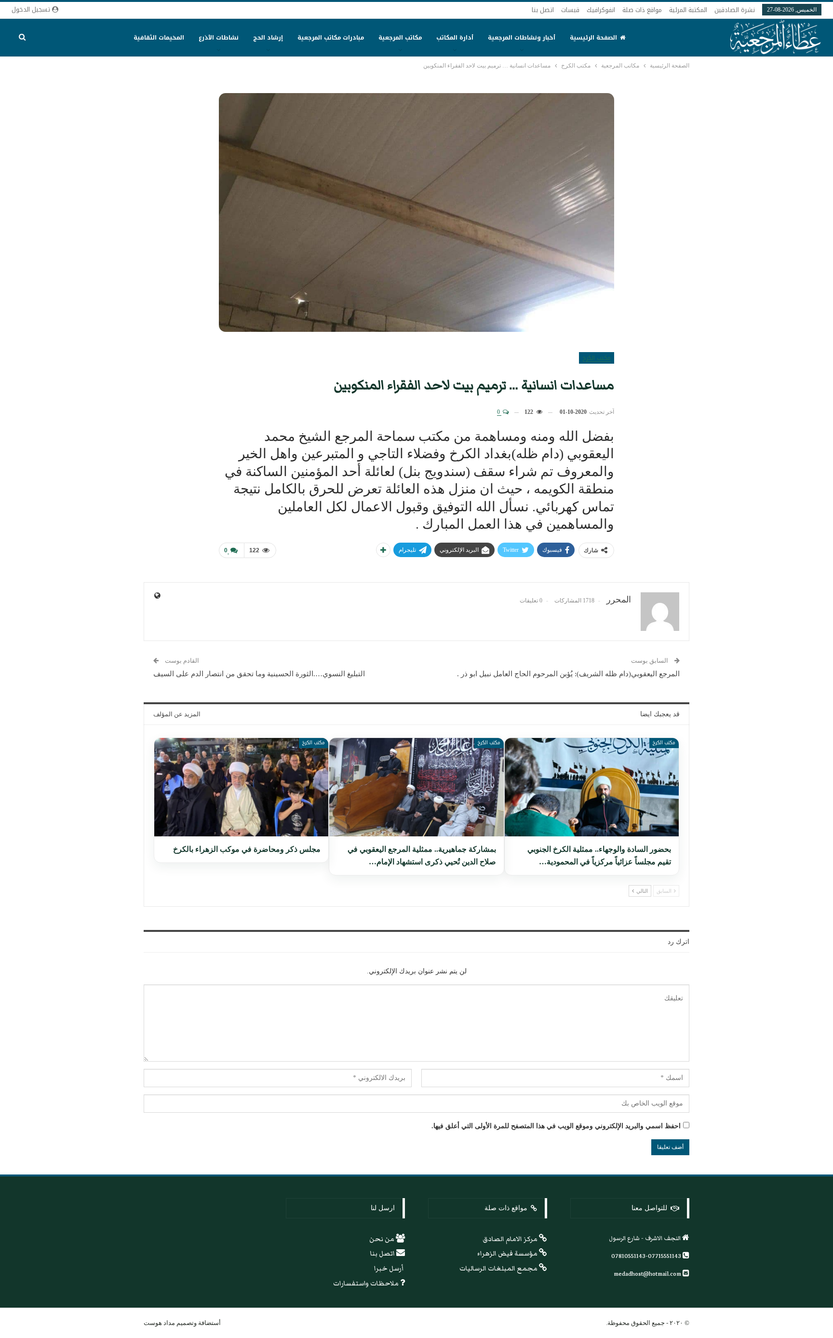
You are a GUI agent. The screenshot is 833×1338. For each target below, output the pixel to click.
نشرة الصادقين (734, 10)
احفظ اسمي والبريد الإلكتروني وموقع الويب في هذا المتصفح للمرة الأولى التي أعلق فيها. (556, 1126)
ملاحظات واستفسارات (366, 1283)
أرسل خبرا (389, 1268)
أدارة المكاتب (454, 37)
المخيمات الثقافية (159, 37)
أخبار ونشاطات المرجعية (521, 37)
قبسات (570, 10)
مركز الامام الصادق (511, 1239)
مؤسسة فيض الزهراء (508, 1253)
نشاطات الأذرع (219, 37)
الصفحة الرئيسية (593, 37)
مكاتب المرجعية (400, 37)
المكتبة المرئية (688, 10)
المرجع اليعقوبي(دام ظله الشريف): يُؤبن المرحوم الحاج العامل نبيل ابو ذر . (568, 674)
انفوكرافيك (601, 10)
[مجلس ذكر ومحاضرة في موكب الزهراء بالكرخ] (241, 787)
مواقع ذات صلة (642, 10)
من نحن (382, 1239)
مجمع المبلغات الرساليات (499, 1268)
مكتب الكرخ (596, 358)
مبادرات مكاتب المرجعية (330, 37)
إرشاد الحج (268, 37)
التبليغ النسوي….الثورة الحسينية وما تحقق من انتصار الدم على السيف (259, 674)
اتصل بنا (543, 10)
